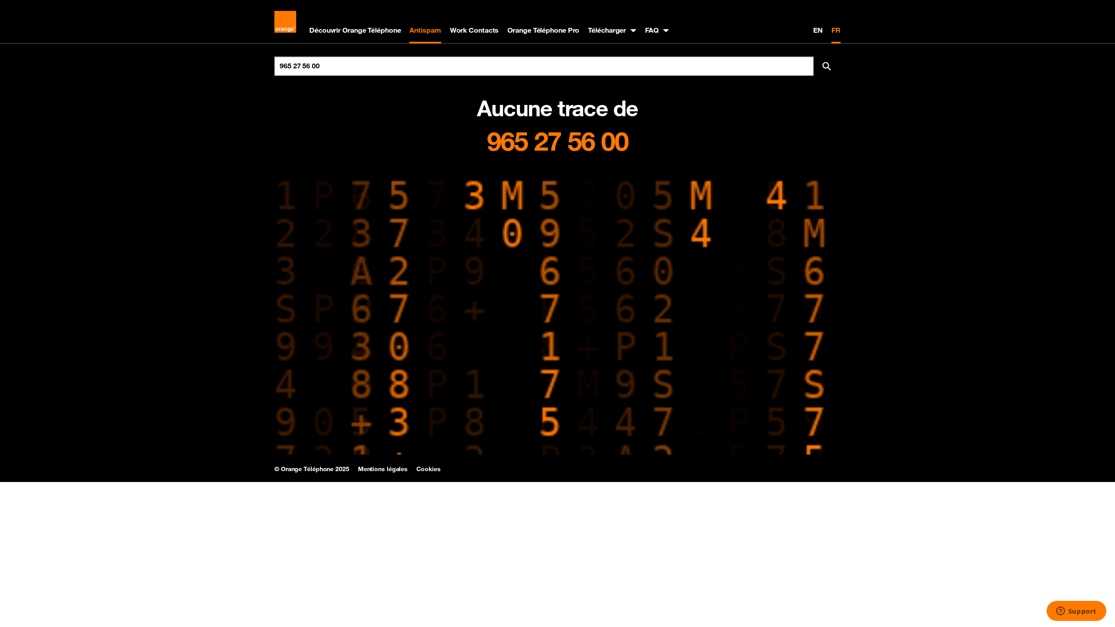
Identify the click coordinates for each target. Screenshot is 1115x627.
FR (836, 30)
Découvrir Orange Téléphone (355, 30)
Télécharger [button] (607, 30)
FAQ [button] (652, 30)
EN (818, 30)
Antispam (425, 30)
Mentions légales (383, 468)
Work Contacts (474, 30)
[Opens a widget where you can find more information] (1076, 612)
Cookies (428, 468)
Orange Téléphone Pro (543, 30)
